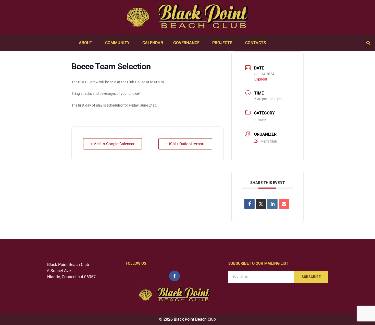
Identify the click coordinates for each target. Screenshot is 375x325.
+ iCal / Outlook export (185, 144)
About (85, 42)
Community (117, 42)
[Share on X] (261, 204)
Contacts (255, 42)
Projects (222, 42)
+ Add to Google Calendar (112, 144)
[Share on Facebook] (249, 204)
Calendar (152, 42)
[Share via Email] (284, 204)
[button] (368, 43)
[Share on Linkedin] (272, 204)
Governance (186, 42)
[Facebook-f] (174, 276)
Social (262, 120)
